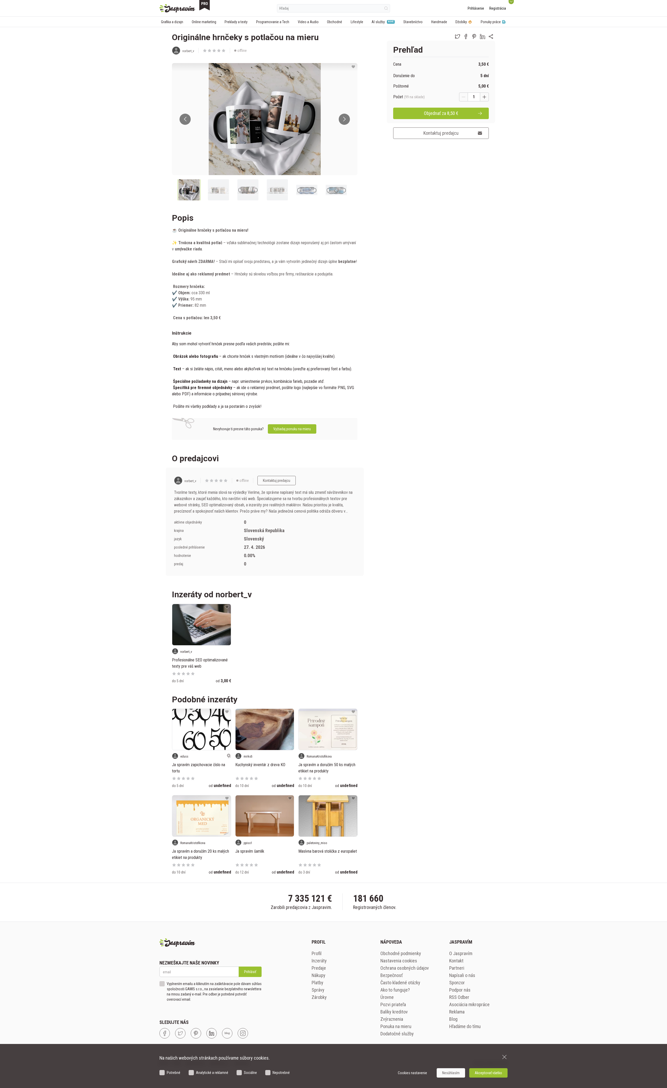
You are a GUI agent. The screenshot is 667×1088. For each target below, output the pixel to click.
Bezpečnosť (391, 975)
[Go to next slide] (344, 119)
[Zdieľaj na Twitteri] (457, 36)
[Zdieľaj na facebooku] (466, 36)
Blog (453, 1019)
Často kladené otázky (400, 982)
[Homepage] (177, 8)
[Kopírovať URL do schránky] (491, 36)
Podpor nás (460, 990)
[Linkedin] (211, 1033)
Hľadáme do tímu (465, 1026)
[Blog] (227, 1033)
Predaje (319, 968)
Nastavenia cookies (398, 960)
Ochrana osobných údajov (404, 968)
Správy (318, 990)
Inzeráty (319, 960)
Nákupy (318, 975)
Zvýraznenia (391, 1019)
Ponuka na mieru (395, 1026)
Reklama (457, 1012)
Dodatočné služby (397, 1033)
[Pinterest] (196, 1033)
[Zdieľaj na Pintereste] (474, 36)
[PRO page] (204, 5)
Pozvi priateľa (393, 1004)
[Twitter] (180, 1033)
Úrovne (387, 997)
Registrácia (497, 8)
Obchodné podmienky (400, 953)
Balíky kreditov (394, 1012)
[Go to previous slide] (185, 119)
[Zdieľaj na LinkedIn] (482, 36)
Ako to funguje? (395, 990)
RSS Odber (459, 997)
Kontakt (456, 960)
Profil (317, 953)
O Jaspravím (460, 953)
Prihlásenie (476, 8)
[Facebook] (164, 1033)
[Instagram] (243, 1033)
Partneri (456, 968)
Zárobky (319, 997)
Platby (317, 982)
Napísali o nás (462, 975)
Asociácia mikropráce (469, 1004)
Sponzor (457, 982)
